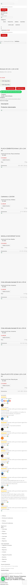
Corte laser (4, 529)
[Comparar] (2, 371)
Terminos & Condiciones (7, 518)
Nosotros (4, 547)
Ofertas (3, 531)
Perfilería (17, 41)
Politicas (4, 515)
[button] (6, 385)
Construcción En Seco (8, 41)
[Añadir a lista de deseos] (9, 371)
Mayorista (4, 533)
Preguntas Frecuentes (7, 545)
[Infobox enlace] (14, 570)
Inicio (1, 41)
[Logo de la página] (7, 4)
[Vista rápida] (6, 371)
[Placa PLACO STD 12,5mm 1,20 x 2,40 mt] (14, 357)
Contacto (4, 552)
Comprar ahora (20, 88)
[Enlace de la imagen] (14, 512)
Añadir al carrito (10, 88)
